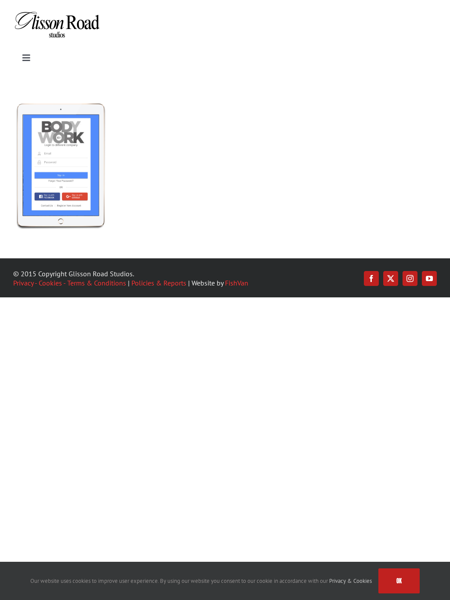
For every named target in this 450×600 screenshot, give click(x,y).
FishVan (236, 282)
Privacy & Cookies (350, 581)
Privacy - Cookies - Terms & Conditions (69, 282)
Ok (399, 581)
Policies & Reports (158, 282)
